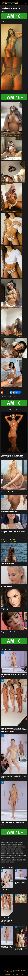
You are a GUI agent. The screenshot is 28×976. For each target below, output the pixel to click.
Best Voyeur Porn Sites (20, 972)
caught (20, 844)
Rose (9, 859)
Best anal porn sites (9, 974)
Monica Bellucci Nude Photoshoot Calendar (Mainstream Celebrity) (12, 456)
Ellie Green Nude (19, 904)
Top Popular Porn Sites (8, 972)
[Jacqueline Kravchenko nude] (14, 475)
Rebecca (4, 859)
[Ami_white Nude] (14, 575)
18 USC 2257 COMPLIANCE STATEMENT (17, 970)
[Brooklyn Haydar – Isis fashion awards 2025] (14, 754)
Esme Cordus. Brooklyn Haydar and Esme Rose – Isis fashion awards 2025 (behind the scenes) (14, 729)
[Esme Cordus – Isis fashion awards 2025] (14, 801)
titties (3, 861)
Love (22, 853)
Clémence (4, 846)
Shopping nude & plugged (9, 511)
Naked (19, 855)
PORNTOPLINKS (8, 971)
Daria (10, 846)
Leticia (10, 396)
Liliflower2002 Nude (8, 563)
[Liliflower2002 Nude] (14, 552)
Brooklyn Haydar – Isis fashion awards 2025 (7, 890)
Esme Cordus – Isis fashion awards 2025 (6, 947)
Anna (12, 842)
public (13, 857)
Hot (2, 652)
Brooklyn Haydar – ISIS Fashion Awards (21, 948)
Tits (25, 859)
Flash (14, 848)
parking (8, 857)
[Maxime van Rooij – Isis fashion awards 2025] (14, 662)
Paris (3, 857)
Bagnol (3, 844)
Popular (2, 496)
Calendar (15, 844)
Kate (13, 853)
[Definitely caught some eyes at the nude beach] (14, 521)
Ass (16, 842)
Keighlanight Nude (7, 609)
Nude (14, 396)
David (15, 846)
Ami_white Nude (6, 586)
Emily (3, 848)
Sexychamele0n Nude (8, 632)
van (8, 861)
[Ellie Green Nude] (21, 898)
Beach (9, 844)
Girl (13, 851)
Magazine (4, 855)
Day (19, 846)
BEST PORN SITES (19, 974)
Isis (21, 851)
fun (9, 851)
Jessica (3, 853)
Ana (7, 842)
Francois (4, 851)
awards (20, 842)
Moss (14, 855)
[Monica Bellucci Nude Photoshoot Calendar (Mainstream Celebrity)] (14, 432)
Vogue (12, 861)
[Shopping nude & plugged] (14, 502)
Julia (9, 853)
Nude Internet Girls (9, 540)
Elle (23, 846)
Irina (17, 851)
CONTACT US (5, 970)
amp (3, 842)
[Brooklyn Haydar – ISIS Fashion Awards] (21, 936)
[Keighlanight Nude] (14, 598)
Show (14, 859)
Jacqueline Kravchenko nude (10, 492)
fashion (8, 848)
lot (17, 853)
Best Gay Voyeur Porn (18, 971)
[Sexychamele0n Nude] (14, 621)
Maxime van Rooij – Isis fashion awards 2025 (20, 882)
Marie (10, 855)
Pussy (19, 857)
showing (20, 859)
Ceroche (3, 396)
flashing (19, 848)
